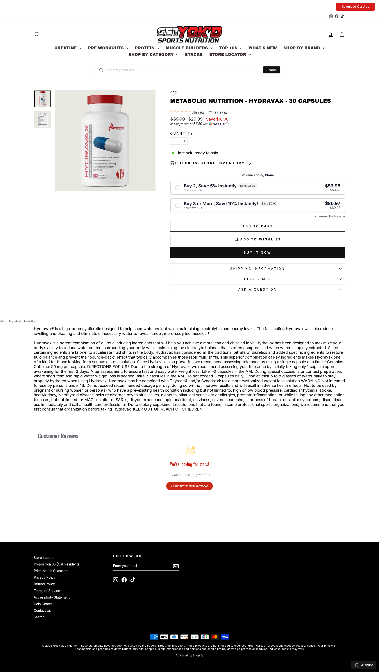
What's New (262, 48)
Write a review (218, 112)
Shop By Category (152, 54)
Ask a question (257, 289)
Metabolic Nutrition (18, 321)
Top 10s (229, 48)
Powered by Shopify (189, 655)
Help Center (43, 604)
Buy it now (258, 252)
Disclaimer (257, 279)
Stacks (194, 54)
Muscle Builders (187, 48)
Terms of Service (47, 591)
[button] (173, 93)
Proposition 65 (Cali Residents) (57, 564)
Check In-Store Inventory (210, 163)
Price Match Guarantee (51, 571)
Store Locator (228, 54)
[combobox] (189, 69)
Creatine (66, 48)
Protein (145, 48)
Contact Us (42, 610)
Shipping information (257, 268)
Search (271, 70)
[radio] (257, 187)
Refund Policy (44, 584)
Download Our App (355, 6)
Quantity (182, 133)
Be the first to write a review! (189, 486)
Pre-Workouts (106, 48)
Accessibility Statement (52, 597)
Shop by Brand (302, 48)
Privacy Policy (45, 577)
